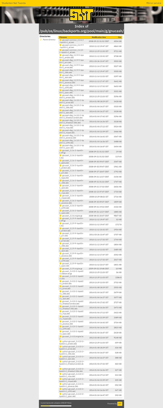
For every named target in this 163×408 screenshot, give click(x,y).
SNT (119, 404)
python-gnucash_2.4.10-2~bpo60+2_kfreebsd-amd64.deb (71, 364)
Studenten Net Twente (14, 3)
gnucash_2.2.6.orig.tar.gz (72, 216)
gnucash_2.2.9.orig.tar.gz (72, 269)
